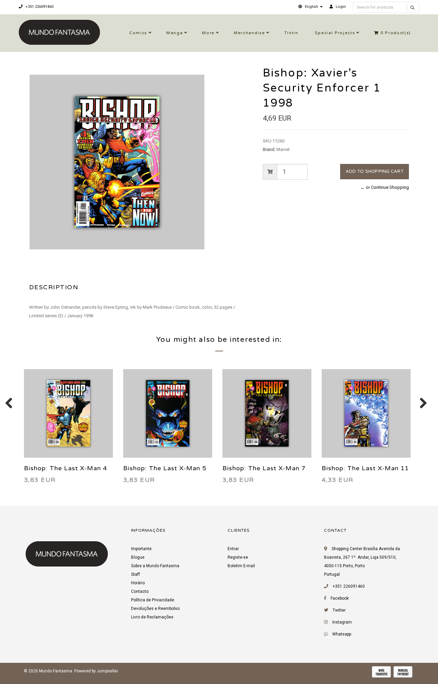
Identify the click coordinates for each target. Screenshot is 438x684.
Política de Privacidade (152, 600)
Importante (141, 548)
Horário (138, 583)
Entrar (233, 548)
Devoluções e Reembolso (155, 608)
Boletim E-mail (241, 565)
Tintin (291, 33)
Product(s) (396, 33)
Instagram (342, 622)
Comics (138, 33)
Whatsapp (341, 634)
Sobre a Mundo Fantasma (155, 565)
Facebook (340, 598)
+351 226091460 (38, 6)
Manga (174, 33)
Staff (135, 574)
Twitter (339, 610)
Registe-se (238, 557)
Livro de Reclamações (152, 617)
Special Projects (335, 33)
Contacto (140, 591)
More (208, 33)
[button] (310, 6)
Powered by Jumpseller (96, 671)
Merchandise (249, 33)
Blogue (137, 557)
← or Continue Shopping (384, 187)
